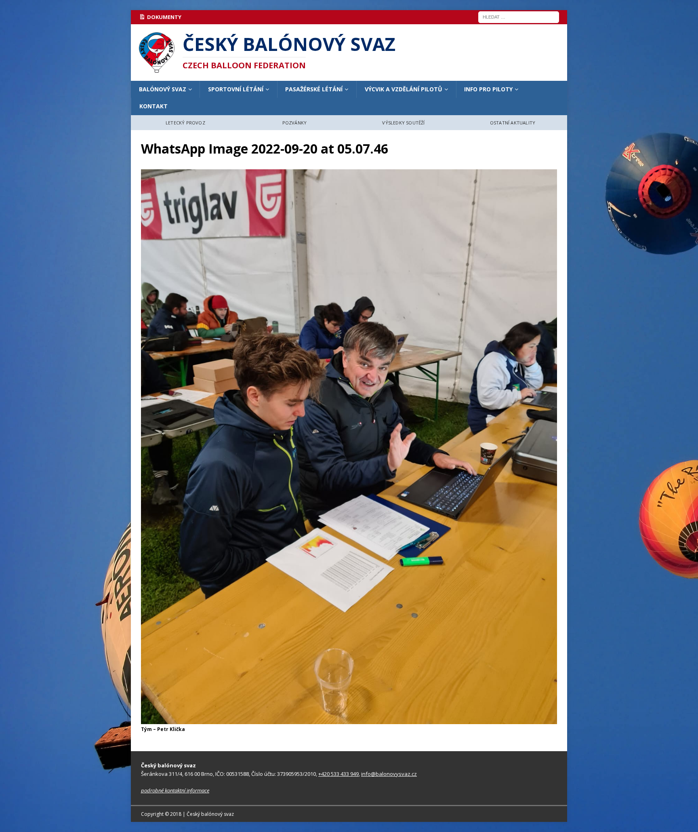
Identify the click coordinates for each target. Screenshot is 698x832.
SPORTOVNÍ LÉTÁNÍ (235, 89)
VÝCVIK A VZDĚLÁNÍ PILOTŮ (403, 89)
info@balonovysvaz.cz (389, 773)
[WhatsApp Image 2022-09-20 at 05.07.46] (349, 719)
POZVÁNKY (294, 123)
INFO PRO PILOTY (488, 89)
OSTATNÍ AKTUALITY (512, 123)
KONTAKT (153, 106)
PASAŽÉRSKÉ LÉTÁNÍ (314, 89)
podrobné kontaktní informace (175, 790)
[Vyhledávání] (518, 16)
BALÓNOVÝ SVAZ (162, 89)
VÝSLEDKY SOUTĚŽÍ (403, 123)
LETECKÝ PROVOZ (185, 123)
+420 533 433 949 (338, 773)
